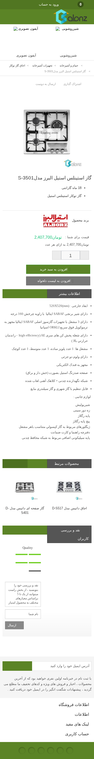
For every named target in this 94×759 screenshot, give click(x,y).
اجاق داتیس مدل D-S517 (69, 508)
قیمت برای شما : (77, 237)
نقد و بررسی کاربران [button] (75, 534)
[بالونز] (64, 23)
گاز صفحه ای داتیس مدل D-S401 (25, 510)
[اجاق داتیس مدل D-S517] (69, 487)
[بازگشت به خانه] (88, 65)
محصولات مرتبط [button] (67, 464)
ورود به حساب (49, 4)
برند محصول (80, 220)
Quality (28, 548)
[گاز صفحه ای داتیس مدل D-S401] (25, 487)
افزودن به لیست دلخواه (54, 281)
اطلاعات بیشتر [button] (69, 294)
